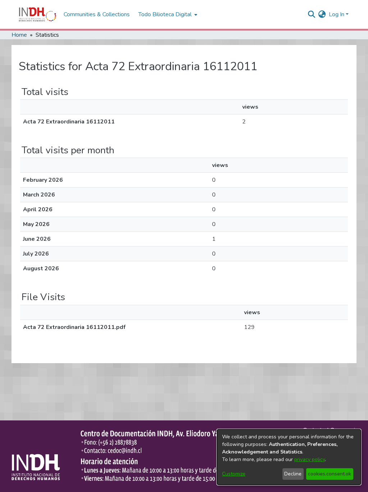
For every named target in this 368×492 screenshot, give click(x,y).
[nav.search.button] (311, 14)
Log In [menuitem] (336, 14)
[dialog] (289, 457)
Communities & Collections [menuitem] (97, 14)
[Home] (37, 14)
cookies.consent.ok (329, 473)
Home (19, 35)
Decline (293, 473)
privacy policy (309, 459)
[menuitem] (322, 14)
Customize (233, 473)
